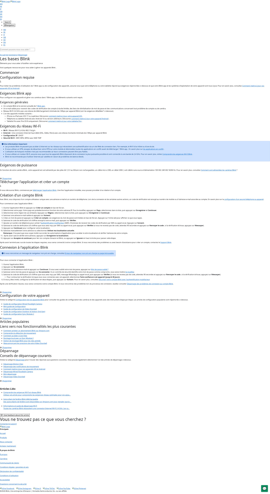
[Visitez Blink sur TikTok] (49, 488)
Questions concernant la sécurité (13, 484)
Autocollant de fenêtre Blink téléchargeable (37, 400)
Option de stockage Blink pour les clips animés (22, 341)
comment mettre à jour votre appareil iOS (65, 116)
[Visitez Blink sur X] (37, 488)
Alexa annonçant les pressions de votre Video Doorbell (25, 343)
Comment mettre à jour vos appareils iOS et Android (24, 369)
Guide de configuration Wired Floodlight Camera (22, 304)
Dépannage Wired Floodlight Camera (18, 371)
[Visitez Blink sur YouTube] (64, 488)
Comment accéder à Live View (15, 336)
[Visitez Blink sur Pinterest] (79, 488)
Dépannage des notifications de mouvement (21, 366)
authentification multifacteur (52, 223)
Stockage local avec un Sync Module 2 (18, 338)
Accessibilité (5, 480)
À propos (3, 454)
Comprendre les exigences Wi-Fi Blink (177, 154)
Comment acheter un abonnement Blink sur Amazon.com (26, 331)
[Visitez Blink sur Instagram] (24, 488)
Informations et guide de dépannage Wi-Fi (36, 407)
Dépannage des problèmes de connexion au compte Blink (150, 284)
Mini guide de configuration (14, 306)
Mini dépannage (9, 374)
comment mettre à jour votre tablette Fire (64, 121)
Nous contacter (6, 442)
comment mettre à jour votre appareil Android (89, 119)
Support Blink (165, 242)
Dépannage (22, 55)
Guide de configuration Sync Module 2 (18, 314)
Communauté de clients (9, 463)
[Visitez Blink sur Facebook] (7, 488)
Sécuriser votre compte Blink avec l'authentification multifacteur (124, 279)
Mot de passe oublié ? (99, 269)
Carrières (3, 459)
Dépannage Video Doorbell (14, 377)
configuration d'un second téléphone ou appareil (243, 199)
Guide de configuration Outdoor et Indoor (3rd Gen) (24, 311)
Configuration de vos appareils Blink (29, 300)
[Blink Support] (10, 1)
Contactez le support (8, 424)
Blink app (41, 106)
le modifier (130, 272)
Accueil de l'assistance (9, 55)
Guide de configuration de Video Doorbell (20, 309)
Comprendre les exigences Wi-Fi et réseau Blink (37, 393)
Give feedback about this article (16, 415)
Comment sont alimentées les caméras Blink (218, 170)
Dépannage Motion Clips (13, 364)
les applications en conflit (153, 149)
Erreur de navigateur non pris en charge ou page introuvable (89, 253)
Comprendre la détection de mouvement (19, 333)
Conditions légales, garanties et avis (14, 467)
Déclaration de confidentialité (12, 471)
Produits (3, 437)
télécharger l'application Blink (44, 190)
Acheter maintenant (8, 446)
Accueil (3, 433)
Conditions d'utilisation (9, 475)
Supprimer (7, 178)
